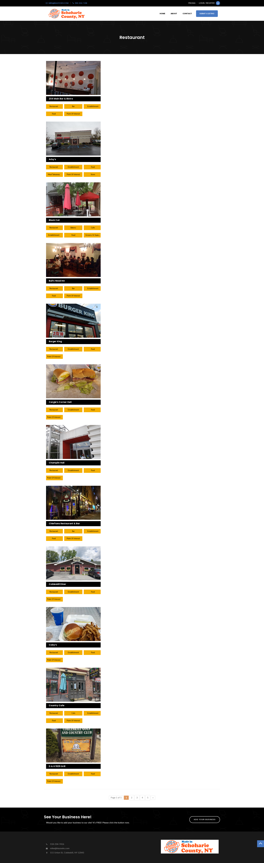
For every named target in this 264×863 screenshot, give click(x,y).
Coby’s (53, 644)
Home (162, 13)
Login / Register (207, 3)
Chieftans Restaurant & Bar (64, 523)
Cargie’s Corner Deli (60, 402)
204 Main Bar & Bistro (61, 98)
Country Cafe (56, 705)
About (174, 13)
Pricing (191, 3)
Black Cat (54, 220)
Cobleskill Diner (57, 584)
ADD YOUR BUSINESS (205, 819)
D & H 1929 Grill (57, 766)
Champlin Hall (56, 462)
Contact (187, 13)
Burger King (55, 341)
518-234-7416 (57, 844)
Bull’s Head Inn (57, 280)
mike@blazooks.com (59, 848)
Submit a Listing (207, 13)
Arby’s (52, 159)
